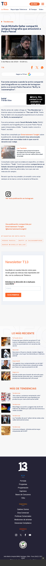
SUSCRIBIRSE (13, 295)
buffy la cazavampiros (30, 240)
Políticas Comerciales (23, 516)
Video (41, 9)
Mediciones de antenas (23, 520)
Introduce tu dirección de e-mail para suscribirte (20, 283)
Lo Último (5, 9)
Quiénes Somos (23, 509)
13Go (23, 498)
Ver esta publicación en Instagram (19, 198)
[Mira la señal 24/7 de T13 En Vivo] (35, 4)
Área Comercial (23, 513)
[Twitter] (21, 535)
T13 (2, 67)
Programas (23, 484)
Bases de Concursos (23, 495)
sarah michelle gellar (14, 244)
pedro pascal (9, 240)
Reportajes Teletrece (19, 9)
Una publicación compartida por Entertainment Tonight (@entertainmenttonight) (19, 226)
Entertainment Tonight (30, 135)
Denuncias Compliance (23, 523)
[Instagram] (16, 535)
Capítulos (23, 491)
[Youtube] (30, 535)
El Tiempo (33, 9)
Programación (23, 488)
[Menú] (43, 4)
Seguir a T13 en (21, 74)
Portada (23, 481)
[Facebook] (25, 535)
